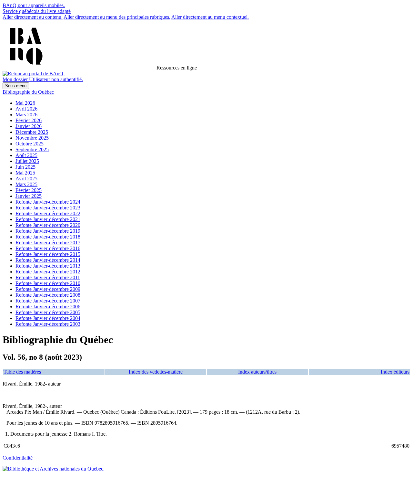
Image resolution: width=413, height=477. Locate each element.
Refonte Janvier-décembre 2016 (47, 248)
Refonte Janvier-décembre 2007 (47, 300)
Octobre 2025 (29, 143)
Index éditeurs (395, 372)
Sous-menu (15, 85)
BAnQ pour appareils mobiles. (34, 5)
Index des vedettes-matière (156, 372)
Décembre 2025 (31, 132)
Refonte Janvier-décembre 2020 (47, 225)
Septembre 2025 (32, 149)
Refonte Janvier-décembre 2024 (47, 202)
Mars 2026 (26, 114)
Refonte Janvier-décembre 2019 (47, 231)
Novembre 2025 (32, 138)
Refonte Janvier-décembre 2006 (47, 306)
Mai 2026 (25, 103)
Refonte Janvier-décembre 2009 (47, 289)
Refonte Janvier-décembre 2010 (47, 283)
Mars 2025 (26, 184)
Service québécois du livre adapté (37, 11)
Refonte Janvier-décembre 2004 (47, 318)
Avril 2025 (26, 178)
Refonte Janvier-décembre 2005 (47, 312)
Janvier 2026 (28, 126)
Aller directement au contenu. (33, 17)
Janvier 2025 (28, 196)
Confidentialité (18, 458)
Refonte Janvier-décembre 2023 (47, 207)
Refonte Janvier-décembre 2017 (47, 242)
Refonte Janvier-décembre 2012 (47, 271)
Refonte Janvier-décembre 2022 (47, 213)
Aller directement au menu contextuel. (210, 17)
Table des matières (22, 372)
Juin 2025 (25, 167)
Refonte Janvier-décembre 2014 (47, 260)
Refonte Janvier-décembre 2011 (47, 277)
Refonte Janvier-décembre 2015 (47, 254)
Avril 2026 (26, 108)
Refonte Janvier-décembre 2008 (47, 295)
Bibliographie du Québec (28, 92)
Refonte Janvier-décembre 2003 (47, 324)
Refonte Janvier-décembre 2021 (47, 219)
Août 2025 (26, 155)
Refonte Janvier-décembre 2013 (47, 266)
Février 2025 (28, 190)
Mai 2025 (25, 172)
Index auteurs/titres (257, 372)
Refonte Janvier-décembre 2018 (47, 236)
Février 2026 (28, 120)
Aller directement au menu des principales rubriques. (117, 17)
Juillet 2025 (27, 161)
